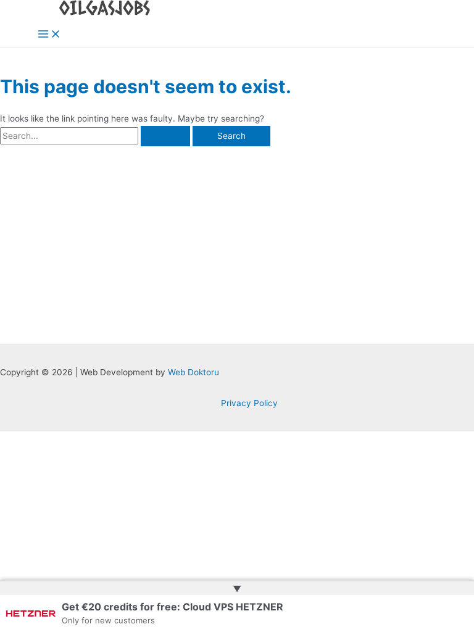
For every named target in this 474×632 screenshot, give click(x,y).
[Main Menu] (49, 35)
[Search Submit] (165, 136)
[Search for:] (96, 136)
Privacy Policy (249, 403)
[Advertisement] (237, 238)
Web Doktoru (193, 372)
